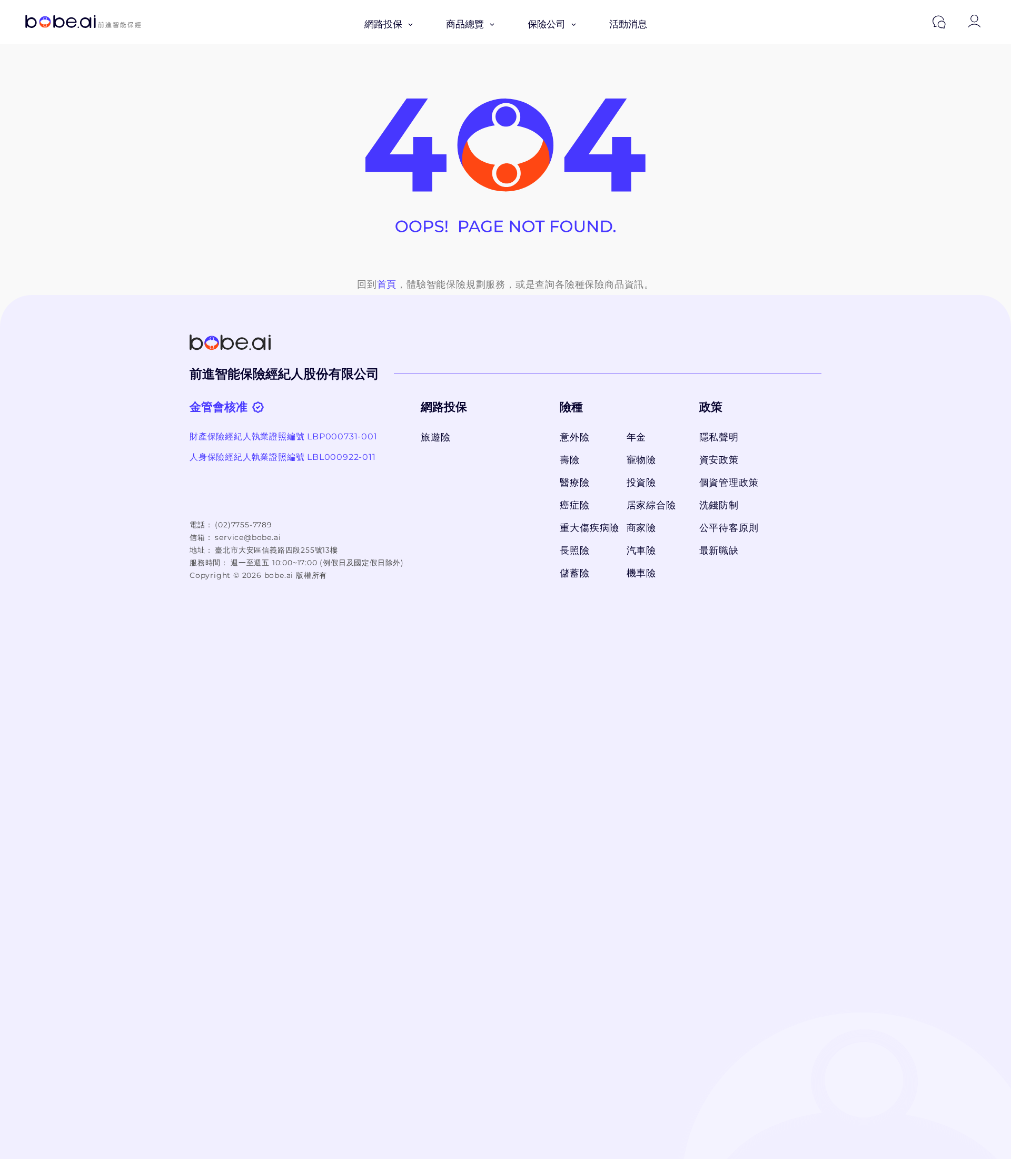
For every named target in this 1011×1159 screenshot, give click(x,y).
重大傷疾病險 (588, 528)
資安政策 (719, 460)
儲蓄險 (574, 573)
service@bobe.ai (248, 537)
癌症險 (574, 505)
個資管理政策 (729, 482)
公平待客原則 (729, 528)
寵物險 (641, 460)
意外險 (574, 437)
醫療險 (574, 482)
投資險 (641, 482)
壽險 (570, 460)
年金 (637, 437)
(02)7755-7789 (243, 524)
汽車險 (641, 550)
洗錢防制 (719, 505)
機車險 (641, 573)
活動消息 (628, 24)
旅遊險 (435, 437)
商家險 (641, 528)
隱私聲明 (719, 437)
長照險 (574, 550)
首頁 (387, 284)
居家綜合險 (651, 505)
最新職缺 (719, 550)
